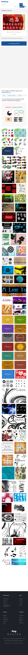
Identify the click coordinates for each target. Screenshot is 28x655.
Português (5, 619)
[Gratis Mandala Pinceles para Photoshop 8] (8, 151)
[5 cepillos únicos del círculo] (8, 473)
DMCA (20, 605)
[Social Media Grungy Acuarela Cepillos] (20, 198)
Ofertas (21, 598)
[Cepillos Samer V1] (7, 261)
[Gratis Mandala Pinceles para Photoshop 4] (20, 365)
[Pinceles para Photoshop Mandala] (8, 319)
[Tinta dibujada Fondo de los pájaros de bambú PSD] (20, 151)
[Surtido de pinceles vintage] (20, 448)
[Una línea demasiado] (14, 290)
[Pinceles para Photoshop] (20, 473)
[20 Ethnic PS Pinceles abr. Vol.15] (7, 279)
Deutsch (5, 621)
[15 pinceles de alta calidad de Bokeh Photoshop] (8, 270)
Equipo (20, 617)
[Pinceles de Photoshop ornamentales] (9, 217)
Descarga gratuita (15, 43)
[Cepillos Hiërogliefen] (22, 552)
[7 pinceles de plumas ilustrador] (21, 486)
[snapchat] (17, 634)
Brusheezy (5, 598)
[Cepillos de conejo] (9, 188)
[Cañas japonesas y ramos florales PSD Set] (20, 142)
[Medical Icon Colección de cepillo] (20, 383)
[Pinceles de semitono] (20, 270)
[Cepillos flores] (21, 217)
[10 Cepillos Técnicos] (19, 541)
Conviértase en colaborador (6, 605)
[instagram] (15, 634)
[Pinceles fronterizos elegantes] (8, 448)
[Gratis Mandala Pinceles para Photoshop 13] (8, 347)
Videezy (5, 603)
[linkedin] (19, 634)
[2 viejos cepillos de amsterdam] (6, 239)
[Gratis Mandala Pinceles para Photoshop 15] (20, 319)
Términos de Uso (8, 643)
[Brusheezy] (4, 2)
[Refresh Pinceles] (9, 409)
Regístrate (22, 6)
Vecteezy (5, 601)
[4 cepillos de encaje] (18, 239)
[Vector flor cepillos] (21, 251)
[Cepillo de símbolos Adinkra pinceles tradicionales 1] (7, 508)
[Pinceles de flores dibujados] (6, 562)
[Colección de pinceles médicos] (20, 497)
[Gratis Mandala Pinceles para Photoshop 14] (20, 329)
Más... (4, 623)
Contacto (21, 622)
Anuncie (21, 601)
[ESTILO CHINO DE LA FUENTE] (21, 188)
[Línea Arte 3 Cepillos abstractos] (14, 422)
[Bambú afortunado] (20, 207)
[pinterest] (12, 634)
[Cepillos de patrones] (7, 497)
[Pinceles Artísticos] (7, 228)
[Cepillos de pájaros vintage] (7, 310)
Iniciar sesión (16, 6)
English (4, 615)
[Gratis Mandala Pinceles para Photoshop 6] (8, 329)
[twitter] (10, 634)
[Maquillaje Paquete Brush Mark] (19, 310)
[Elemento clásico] (8, 207)
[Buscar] (21, 4)
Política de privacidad (18, 643)
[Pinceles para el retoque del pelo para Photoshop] (9, 486)
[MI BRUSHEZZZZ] (20, 517)
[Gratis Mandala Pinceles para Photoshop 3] (20, 356)
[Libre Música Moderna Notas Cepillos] (10, 552)
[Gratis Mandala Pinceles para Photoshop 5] (8, 365)
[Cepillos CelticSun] (19, 228)
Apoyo (20, 603)
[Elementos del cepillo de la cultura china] (8, 133)
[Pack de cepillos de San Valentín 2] (20, 374)
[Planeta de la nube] (20, 279)
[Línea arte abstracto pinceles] (14, 396)
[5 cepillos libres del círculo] (8, 251)
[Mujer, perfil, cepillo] (22, 435)
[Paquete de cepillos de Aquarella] (19, 508)
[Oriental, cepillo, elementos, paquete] (8, 142)
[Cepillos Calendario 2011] (20, 261)
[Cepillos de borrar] (8, 517)
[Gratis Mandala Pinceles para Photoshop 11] (20, 338)
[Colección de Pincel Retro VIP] (8, 383)
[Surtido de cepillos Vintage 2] (7, 460)
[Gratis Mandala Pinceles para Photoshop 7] (8, 356)
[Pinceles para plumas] (19, 300)
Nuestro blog (21, 620)
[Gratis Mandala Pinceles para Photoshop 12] (8, 338)
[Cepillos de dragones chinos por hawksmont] (8, 198)
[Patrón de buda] (20, 133)
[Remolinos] (20, 460)
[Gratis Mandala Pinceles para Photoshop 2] (8, 374)
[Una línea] (7, 300)
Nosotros (21, 615)
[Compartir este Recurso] (15, 34)
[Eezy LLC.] (14, 631)
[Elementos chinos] (14, 163)
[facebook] (8, 634)
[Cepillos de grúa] (8, 176)
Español (5, 617)
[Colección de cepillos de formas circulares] (7, 541)
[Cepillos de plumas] (21, 409)
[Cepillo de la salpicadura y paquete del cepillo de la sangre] (10, 435)
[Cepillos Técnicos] (18, 562)
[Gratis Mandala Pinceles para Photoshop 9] (20, 347)
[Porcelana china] (20, 176)
